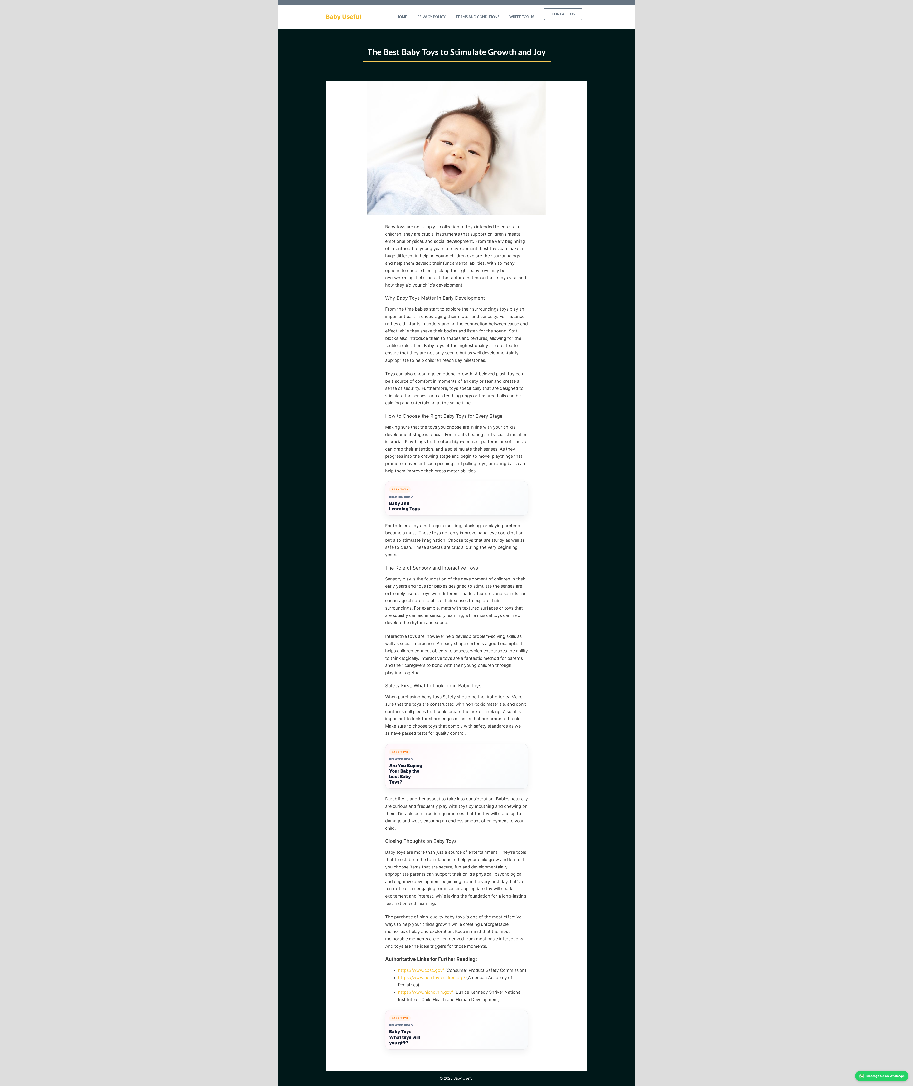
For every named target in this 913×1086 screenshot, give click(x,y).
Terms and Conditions (477, 17)
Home (401, 17)
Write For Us (521, 17)
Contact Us (563, 14)
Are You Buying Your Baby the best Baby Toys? (405, 773)
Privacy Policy (431, 17)
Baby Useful (343, 16)
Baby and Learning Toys (404, 506)
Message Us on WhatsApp (885, 1076)
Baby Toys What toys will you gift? (404, 1037)
